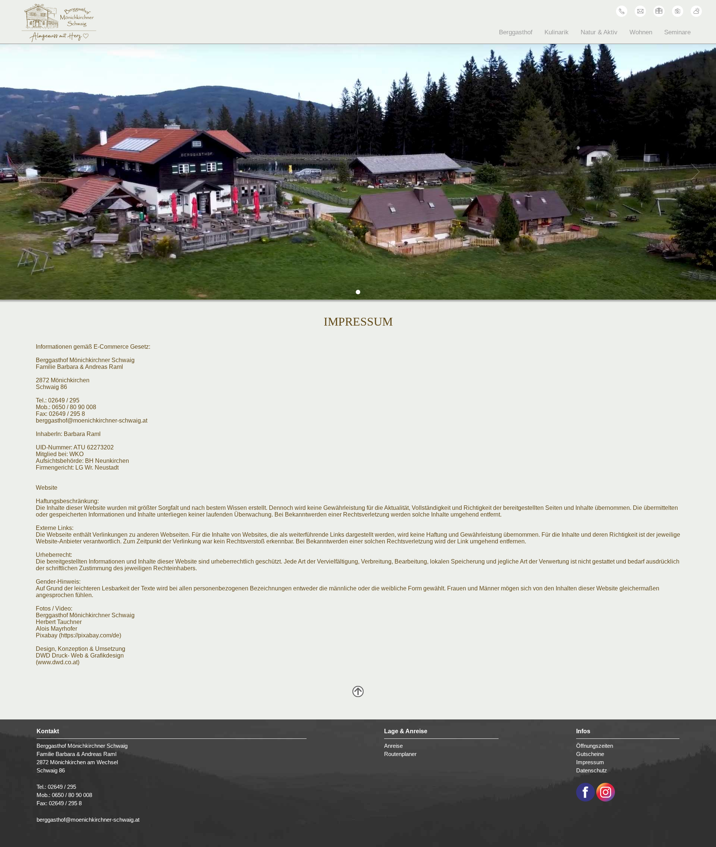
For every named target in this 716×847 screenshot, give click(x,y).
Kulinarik (556, 32)
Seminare (677, 32)
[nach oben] (358, 695)
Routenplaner (400, 754)
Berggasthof (516, 32)
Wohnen (640, 32)
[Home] (59, 40)
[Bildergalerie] (677, 15)
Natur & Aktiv (599, 32)
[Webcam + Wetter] (696, 15)
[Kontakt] (640, 15)
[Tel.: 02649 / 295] (621, 15)
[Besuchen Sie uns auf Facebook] (585, 800)
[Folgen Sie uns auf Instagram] (605, 800)
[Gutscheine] (659, 15)
